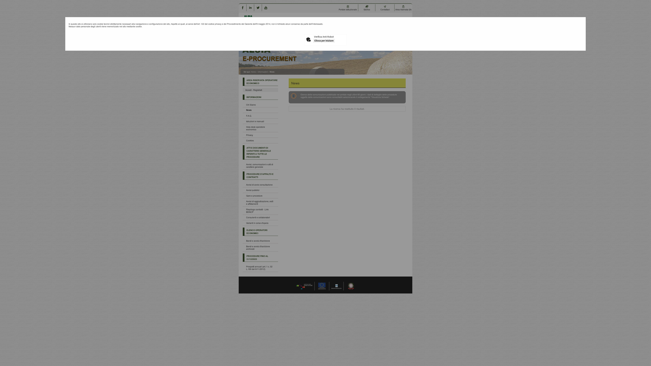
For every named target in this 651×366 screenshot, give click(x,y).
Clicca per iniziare (324, 40)
